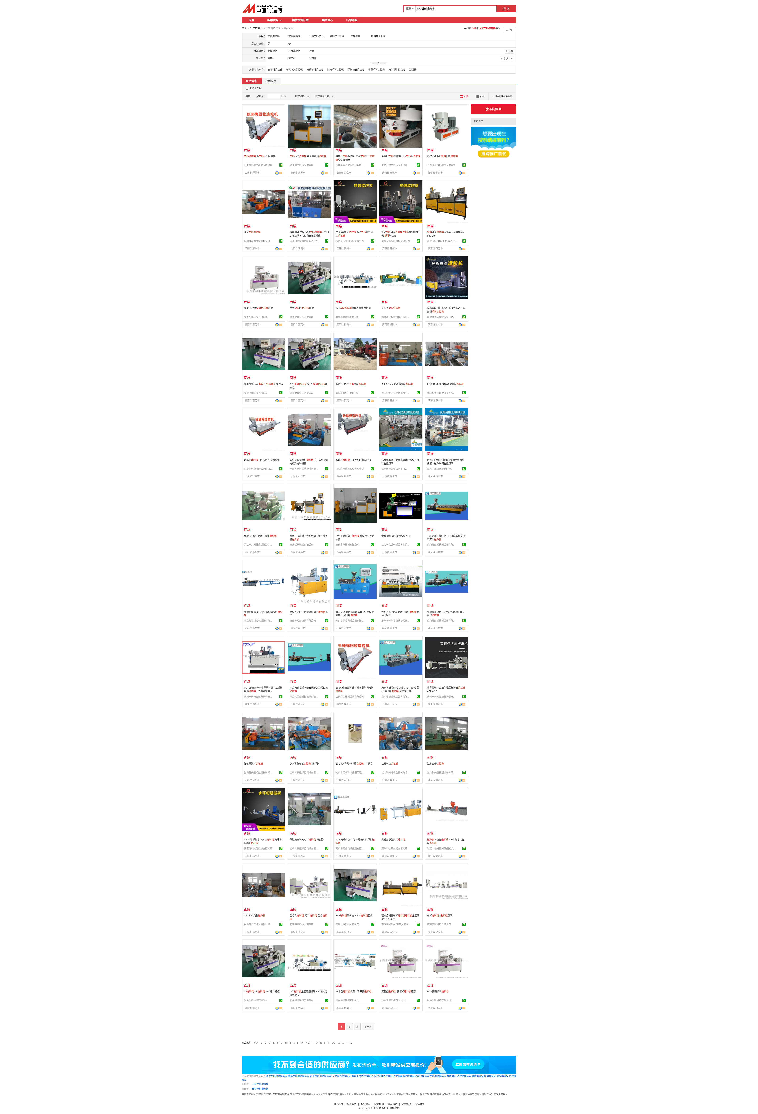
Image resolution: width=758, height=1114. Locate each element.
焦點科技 (383, 1108)
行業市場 (351, 20)
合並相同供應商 (504, 96)
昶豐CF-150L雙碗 (351, 384)
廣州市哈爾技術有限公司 (303, 620)
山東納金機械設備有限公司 (258, 165)
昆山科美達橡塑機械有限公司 (259, 241)
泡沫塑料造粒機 (335, 69)
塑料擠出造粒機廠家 (406, 1076)
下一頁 (367, 1026)
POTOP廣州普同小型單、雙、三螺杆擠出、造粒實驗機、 (263, 689)
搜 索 (506, 9)
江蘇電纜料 (253, 763)
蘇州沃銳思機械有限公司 (394, 469)
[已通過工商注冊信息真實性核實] (280, 165)
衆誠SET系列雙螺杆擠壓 (260, 536)
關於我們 (338, 1104)
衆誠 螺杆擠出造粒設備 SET (395, 536)
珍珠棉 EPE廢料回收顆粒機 (262, 460)
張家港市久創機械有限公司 (350, 241)
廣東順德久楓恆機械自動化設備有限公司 (442, 317)
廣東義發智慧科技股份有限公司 (396, 317)
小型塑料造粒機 (376, 69)
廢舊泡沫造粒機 (294, 69)
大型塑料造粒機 (260, 1084)
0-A (256, 1042)
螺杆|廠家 (439, 915)
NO (307, 1042)
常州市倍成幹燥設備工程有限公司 (350, 772)
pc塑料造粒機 (275, 69)
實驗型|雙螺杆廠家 (398, 991)
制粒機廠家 (453, 1076)
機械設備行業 (300, 20)
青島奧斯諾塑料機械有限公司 (350, 165)
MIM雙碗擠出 (438, 991)
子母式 (390, 308)
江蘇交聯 (435, 763)
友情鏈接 (420, 1104)
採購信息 (273, 20)
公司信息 (270, 81)
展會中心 (327, 20)
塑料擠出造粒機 (356, 69)
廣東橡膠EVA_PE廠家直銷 (263, 384)
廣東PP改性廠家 (258, 308)
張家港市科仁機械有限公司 (441, 165)
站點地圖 (379, 1104)
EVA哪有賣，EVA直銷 (354, 915)
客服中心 (365, 1104)
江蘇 (252, 232)
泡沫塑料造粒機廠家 (276, 1076)
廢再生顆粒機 (259, 156)
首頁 (251, 20)
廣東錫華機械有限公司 (301, 165)
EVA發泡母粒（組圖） (305, 763)
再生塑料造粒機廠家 (320, 1076)
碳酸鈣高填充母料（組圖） (307, 839)
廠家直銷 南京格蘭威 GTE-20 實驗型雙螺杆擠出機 (355, 613)
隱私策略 (392, 1104)
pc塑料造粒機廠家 (341, 1076)
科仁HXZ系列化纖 (442, 156)
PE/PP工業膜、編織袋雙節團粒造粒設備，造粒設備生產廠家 (445, 461)
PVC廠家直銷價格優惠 (353, 308)
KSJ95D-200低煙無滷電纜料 (445, 384)
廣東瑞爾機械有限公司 (347, 317)
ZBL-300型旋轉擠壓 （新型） (355, 763)
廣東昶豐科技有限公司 (256, 317)
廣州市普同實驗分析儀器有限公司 (396, 620)
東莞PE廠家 (302, 308)
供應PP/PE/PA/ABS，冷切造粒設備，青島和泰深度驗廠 (309, 234)
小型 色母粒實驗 (308, 156)
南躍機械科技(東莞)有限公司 (442, 241)
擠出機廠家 (423, 1076)
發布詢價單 (493, 109)
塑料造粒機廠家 (438, 1076)
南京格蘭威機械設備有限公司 (442, 544)
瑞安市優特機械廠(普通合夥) (442, 848)
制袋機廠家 (490, 1076)
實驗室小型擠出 (393, 839)
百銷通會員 (255, 88)
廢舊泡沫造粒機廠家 (362, 1076)
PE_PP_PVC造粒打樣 (262, 991)
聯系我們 (351, 1104)
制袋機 (412, 69)
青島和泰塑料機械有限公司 (304, 241)
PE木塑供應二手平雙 (353, 991)
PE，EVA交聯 (254, 915)
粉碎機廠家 (502, 1076)
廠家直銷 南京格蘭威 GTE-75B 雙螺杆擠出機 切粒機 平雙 (400, 689)
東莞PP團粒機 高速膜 (400, 156)
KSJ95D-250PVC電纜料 (397, 384)
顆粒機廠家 (478, 1076)
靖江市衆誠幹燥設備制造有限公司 (259, 544)
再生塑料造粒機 (397, 69)
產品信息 (251, 81)
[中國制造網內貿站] (262, 8)
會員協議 (406, 1104)
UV (333, 1042)
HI (286, 1042)
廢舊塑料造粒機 (315, 69)
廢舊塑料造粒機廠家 (298, 1076)
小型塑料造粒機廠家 (384, 1076)
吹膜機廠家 (465, 1076)
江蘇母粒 (389, 763)
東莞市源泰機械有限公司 (394, 165)
